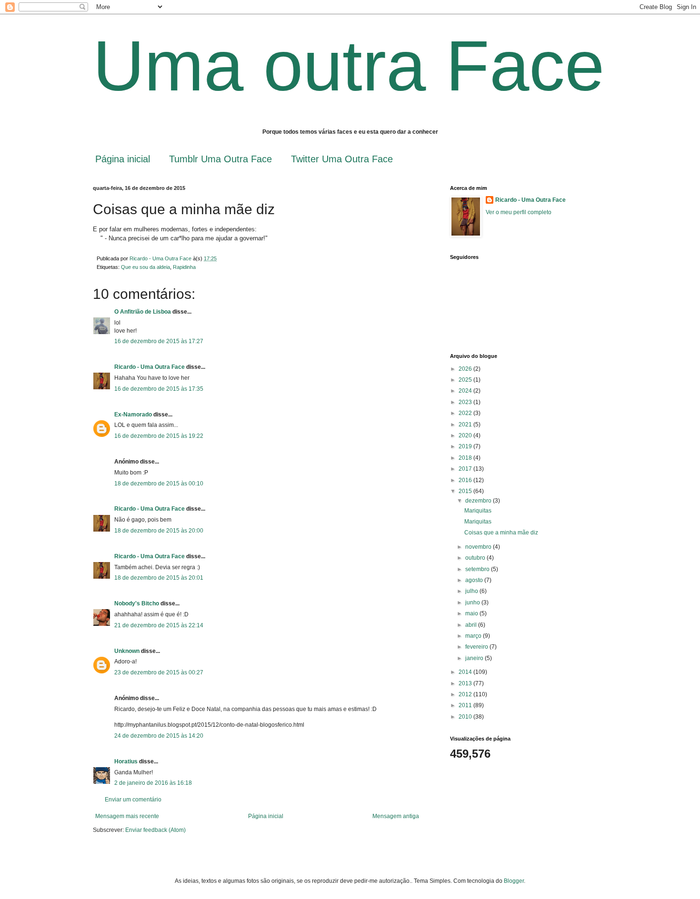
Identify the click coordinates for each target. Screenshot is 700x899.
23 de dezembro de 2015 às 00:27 (158, 672)
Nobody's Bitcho (136, 603)
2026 (466, 369)
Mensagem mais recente (127, 816)
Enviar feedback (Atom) (155, 830)
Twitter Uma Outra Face (342, 159)
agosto (474, 580)
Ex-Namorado (133, 414)
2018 (466, 457)
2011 (466, 705)
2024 (466, 390)
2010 (466, 716)
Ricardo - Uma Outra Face (149, 367)
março (474, 635)
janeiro (475, 658)
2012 (466, 694)
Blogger (514, 881)
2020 (466, 435)
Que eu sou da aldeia (145, 267)
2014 (466, 672)
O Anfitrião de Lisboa (143, 311)
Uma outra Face (348, 66)
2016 (466, 480)
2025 (466, 379)
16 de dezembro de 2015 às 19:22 (158, 436)
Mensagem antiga (395, 816)
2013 (466, 683)
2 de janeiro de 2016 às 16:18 (153, 783)
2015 (466, 491)
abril (471, 625)
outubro (476, 557)
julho (472, 591)
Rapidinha (184, 267)
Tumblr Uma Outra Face (220, 159)
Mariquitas (477, 510)
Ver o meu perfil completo (518, 212)
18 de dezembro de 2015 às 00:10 (158, 483)
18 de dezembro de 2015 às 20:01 (158, 577)
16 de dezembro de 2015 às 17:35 (158, 388)
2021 (466, 424)
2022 (466, 413)
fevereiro (477, 646)
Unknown (127, 651)
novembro (479, 546)
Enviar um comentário (133, 799)
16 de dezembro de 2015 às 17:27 (158, 341)
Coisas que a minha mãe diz (501, 532)
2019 (466, 446)
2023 (466, 402)
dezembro (479, 500)
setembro (478, 569)
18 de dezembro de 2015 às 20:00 (158, 530)
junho (473, 602)
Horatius (126, 761)
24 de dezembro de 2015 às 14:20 (158, 735)
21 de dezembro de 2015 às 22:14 (158, 625)
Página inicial (122, 159)
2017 (466, 468)
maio (472, 613)
